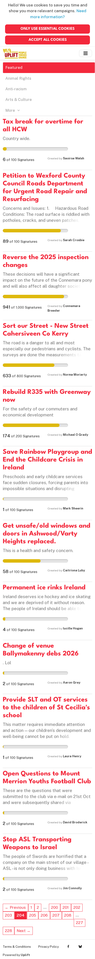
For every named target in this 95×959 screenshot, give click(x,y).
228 (8, 930)
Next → (23, 930)
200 (54, 907)
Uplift (25, 955)
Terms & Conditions (17, 946)
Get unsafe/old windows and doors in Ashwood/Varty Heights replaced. (46, 534)
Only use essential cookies (47, 29)
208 (67, 915)
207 (55, 915)
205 (32, 915)
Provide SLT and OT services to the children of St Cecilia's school (46, 708)
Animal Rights (18, 78)
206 (44, 915)
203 (8, 915)
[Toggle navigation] (85, 53)
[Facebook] (68, 946)
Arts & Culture (18, 99)
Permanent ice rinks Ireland (44, 588)
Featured (13, 67)
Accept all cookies (48, 40)
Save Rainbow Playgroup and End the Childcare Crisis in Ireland (47, 460)
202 (76, 907)
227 (79, 922)
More (10, 110)
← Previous (15, 907)
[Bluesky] (80, 946)
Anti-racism (16, 89)
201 (65, 907)
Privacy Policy (48, 946)
